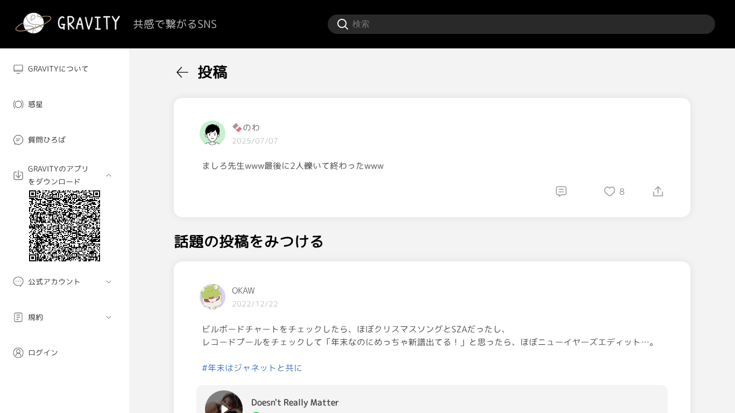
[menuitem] (64, 69)
